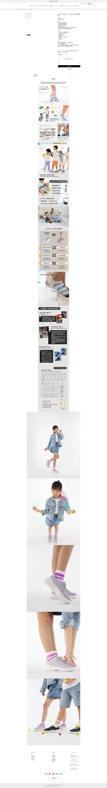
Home (30, 5)
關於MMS (33, 755)
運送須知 (53, 758)
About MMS (76, 5)
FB (75, 755)
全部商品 (17, 9)
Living (67, 5)
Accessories (61, 5)
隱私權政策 (53, 761)
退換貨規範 (53, 759)
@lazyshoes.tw (76, 761)
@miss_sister (75, 756)
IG (77, 755)
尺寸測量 (53, 756)
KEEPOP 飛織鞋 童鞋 (30, 9)
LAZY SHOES (24, 9)
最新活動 (32, 758)
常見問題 (53, 755)
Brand (34, 5)
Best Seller (46, 5)
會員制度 (32, 759)
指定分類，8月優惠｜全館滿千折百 (68, 50)
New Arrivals (40, 5)
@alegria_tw (75, 769)
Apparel (51, 5)
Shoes (56, 5)
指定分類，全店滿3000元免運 (64, 52)
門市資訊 (32, 756)
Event (71, 5)
